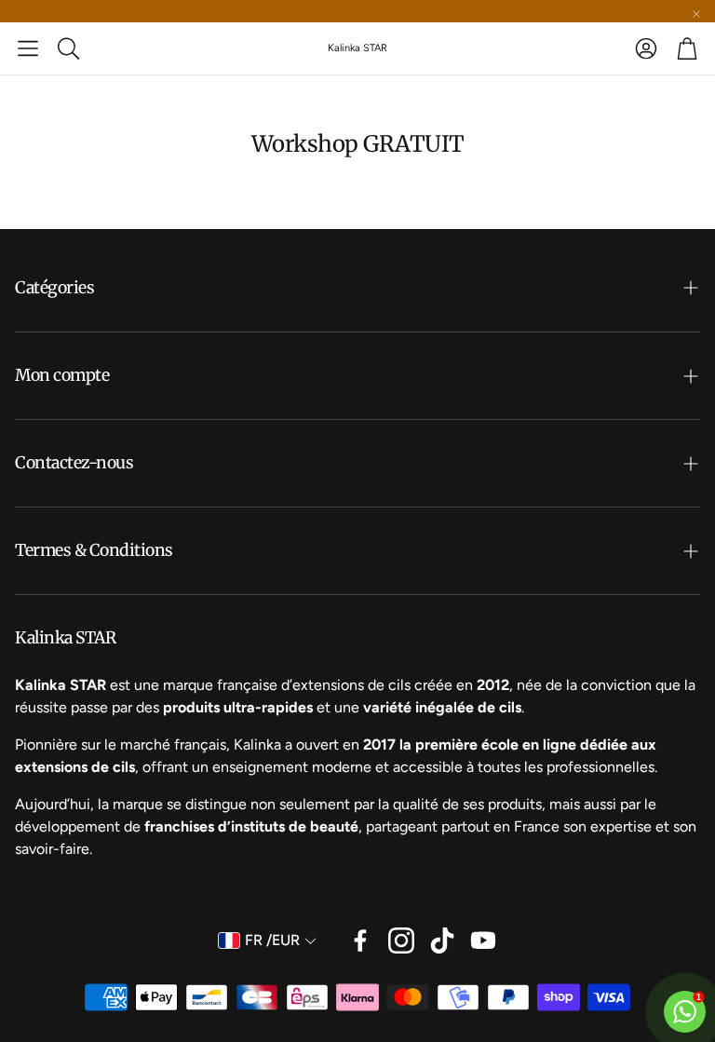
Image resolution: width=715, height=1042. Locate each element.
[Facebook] (360, 940)
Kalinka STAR (357, 48)
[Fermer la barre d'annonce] (696, 14)
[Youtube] (483, 940)
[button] (28, 48)
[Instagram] (401, 940)
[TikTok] (442, 940)
